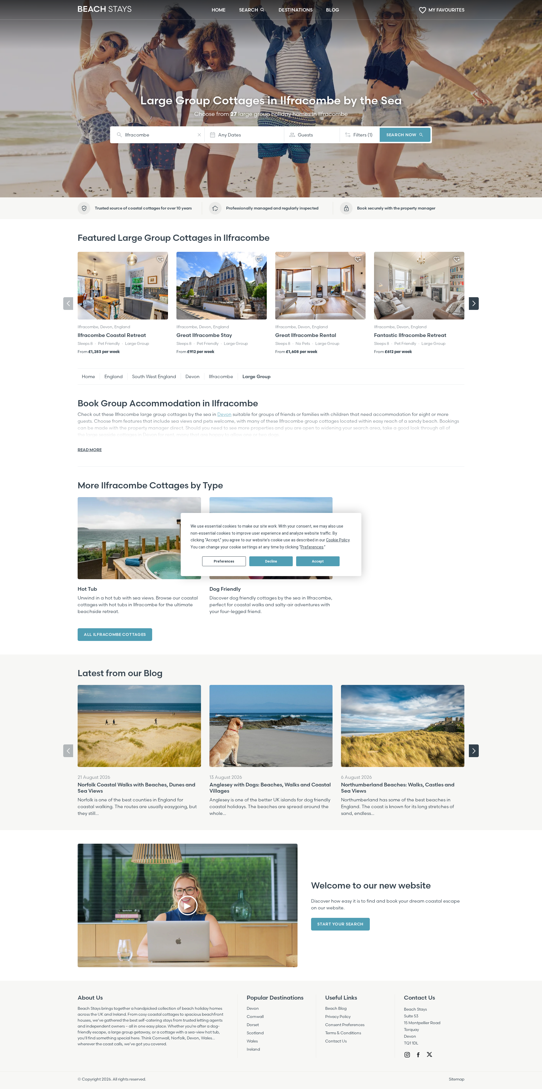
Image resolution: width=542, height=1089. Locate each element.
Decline (271, 561)
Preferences (224, 561)
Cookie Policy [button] (337, 540)
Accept (318, 561)
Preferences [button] (312, 547)
